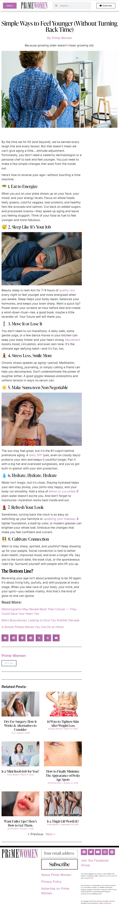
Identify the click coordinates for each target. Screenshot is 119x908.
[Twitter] (91, 852)
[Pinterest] (112, 852)
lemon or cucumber (62, 491)
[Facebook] (84, 852)
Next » (50, 834)
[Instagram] (105, 852)
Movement (72, 340)
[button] (5, 637)
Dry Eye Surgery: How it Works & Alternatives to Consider (20, 725)
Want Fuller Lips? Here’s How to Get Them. (20, 823)
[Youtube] (98, 852)
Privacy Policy (51, 881)
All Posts (9, 663)
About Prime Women (56, 875)
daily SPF (35, 455)
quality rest (67, 290)
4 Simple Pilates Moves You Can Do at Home (33, 627)
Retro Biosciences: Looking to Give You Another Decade (40, 620)
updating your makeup (59, 519)
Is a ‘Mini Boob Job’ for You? (20, 771)
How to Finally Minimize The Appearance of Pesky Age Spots (63, 775)
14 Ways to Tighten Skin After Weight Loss (63, 723)
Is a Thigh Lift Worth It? (63, 821)
